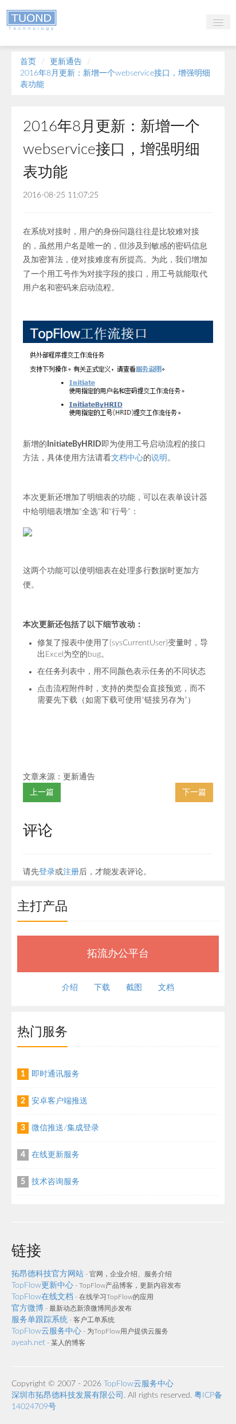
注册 (71, 872)
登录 (47, 872)
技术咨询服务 (56, 1182)
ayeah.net (28, 1343)
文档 (166, 988)
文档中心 (127, 458)
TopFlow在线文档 (42, 1297)
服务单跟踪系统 (39, 1320)
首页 (28, 62)
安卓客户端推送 (60, 1101)
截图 (134, 988)
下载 (102, 988)
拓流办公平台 (118, 953)
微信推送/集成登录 (65, 1128)
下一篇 (194, 792)
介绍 (70, 988)
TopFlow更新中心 (42, 1285)
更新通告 (66, 62)
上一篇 (42, 792)
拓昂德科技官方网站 (47, 1274)
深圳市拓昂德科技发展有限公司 (67, 1395)
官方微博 (27, 1308)
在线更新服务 (56, 1155)
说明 (159, 458)
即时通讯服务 (56, 1074)
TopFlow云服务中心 (46, 1331)
